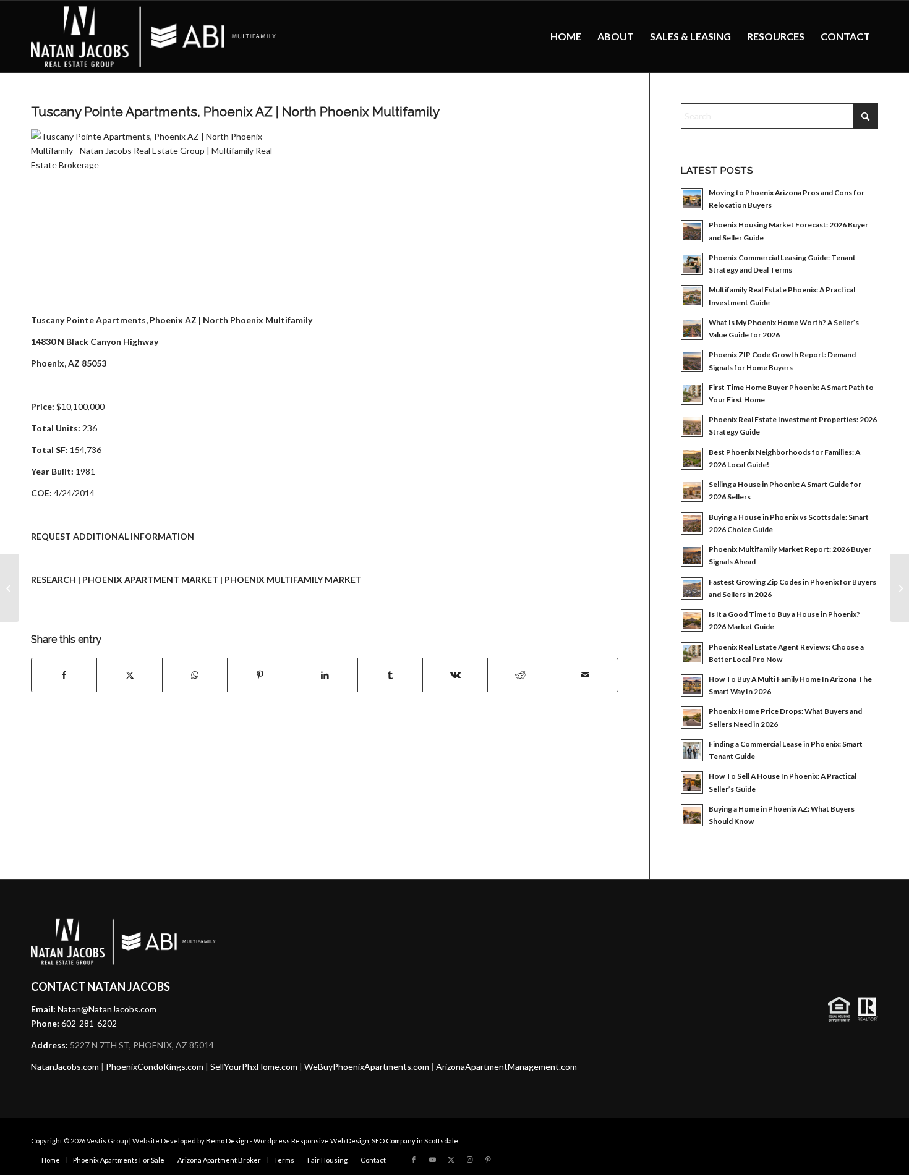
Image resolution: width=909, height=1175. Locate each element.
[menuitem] (565, 36)
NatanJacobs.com (65, 1066)
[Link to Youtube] (432, 1159)
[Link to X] (451, 1159)
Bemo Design (227, 1141)
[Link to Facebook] (413, 1159)
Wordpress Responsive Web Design (311, 1141)
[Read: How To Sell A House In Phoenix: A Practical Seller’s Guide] (692, 782)
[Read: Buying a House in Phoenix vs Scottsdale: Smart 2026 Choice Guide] (692, 523)
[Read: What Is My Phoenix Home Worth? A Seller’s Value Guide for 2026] (692, 329)
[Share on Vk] (455, 675)
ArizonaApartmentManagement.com (506, 1066)
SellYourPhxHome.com (253, 1066)
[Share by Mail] (585, 675)
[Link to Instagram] (469, 1159)
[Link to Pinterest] (488, 1159)
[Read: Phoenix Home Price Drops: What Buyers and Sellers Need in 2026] (692, 717)
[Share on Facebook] (64, 675)
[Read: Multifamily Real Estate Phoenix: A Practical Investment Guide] (692, 296)
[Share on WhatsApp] (195, 675)
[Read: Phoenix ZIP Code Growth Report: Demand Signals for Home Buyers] (692, 361)
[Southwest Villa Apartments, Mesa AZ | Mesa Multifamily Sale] (9, 588)
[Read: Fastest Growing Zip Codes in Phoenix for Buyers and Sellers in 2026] (692, 588)
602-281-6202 (89, 1023)
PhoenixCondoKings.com (154, 1066)
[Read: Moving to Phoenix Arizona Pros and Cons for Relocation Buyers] (692, 199)
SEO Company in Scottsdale (415, 1141)
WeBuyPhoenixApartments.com (366, 1066)
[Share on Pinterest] (260, 675)
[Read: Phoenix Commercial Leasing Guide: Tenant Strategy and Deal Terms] (692, 264)
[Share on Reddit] (520, 675)
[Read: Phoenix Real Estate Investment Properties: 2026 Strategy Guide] (692, 426)
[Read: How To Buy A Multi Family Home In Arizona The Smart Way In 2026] (692, 685)
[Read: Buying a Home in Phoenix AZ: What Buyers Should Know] (692, 815)
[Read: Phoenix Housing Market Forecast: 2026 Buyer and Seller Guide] (692, 231)
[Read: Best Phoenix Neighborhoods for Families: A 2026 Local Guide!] (692, 459)
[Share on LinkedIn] (324, 675)
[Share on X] (129, 675)
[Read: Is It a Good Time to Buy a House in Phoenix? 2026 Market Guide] (692, 620)
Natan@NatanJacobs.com (107, 1009)
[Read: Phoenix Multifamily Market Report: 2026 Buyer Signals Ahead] (692, 556)
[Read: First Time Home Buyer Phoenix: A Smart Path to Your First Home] (692, 394)
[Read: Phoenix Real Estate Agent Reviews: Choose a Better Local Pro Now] (692, 653)
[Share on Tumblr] (390, 675)
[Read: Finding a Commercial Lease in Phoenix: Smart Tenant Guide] (692, 750)
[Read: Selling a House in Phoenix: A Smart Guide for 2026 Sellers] (692, 491)
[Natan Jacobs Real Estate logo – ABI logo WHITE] (154, 36)
